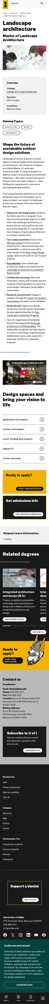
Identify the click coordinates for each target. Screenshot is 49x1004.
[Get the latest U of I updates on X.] (13, 935)
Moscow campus (14, 243)
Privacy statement (11, 787)
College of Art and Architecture (22, 91)
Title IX (6, 797)
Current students (11, 849)
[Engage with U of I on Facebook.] (5, 935)
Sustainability (11, 133)
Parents (6, 854)
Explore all (38, 632)
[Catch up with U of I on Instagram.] (20, 935)
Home (5, 13)
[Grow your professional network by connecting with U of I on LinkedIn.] (28, 935)
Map (5, 818)
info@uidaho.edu (17, 689)
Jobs (5, 782)
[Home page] (5, 4)
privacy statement (16, 977)
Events (6, 828)
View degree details (14, 619)
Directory (7, 813)
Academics (13, 13)
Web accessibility (11, 792)
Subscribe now (32, 750)
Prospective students (13, 844)
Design (27, 127)
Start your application (11, 660)
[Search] (42, 3)
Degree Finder (25, 13)
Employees (8, 859)
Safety (6, 823)
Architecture (11, 127)
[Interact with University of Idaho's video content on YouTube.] (36, 935)
